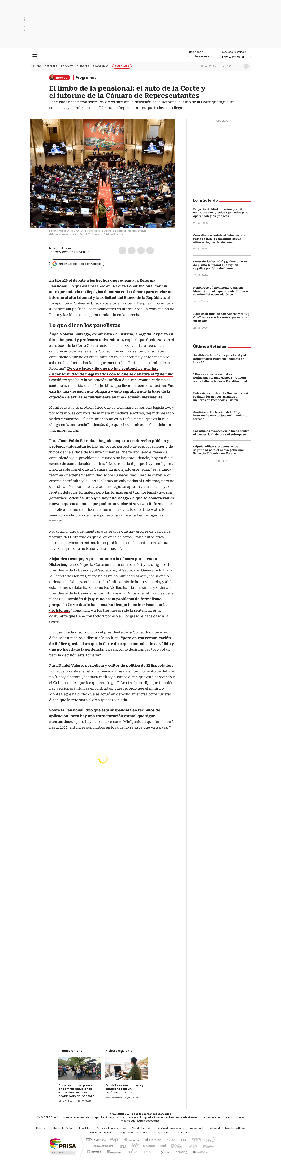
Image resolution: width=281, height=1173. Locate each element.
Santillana (130, 1139)
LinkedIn (141, 250)
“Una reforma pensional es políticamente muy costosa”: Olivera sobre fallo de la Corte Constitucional (220, 378)
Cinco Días (148, 1145)
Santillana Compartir (151, 1139)
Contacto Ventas (63, 1128)
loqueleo (181, 1151)
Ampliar (168, 127)
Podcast (67, 66)
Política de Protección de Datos (227, 1128)
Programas (101, 66)
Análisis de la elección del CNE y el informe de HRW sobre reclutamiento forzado (220, 415)
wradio (133, 1145)
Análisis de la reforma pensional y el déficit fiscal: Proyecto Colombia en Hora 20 (219, 359)
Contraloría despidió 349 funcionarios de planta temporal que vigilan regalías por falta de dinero (220, 265)
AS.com (183, 1139)
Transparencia (161, 1132)
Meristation (199, 1151)
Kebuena (208, 1145)
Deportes (51, 66)
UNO (121, 1145)
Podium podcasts (131, 1151)
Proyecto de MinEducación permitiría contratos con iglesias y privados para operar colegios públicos (221, 213)
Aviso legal (196, 1128)
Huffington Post (101, 1145)
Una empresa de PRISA (63, 1143)
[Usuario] (246, 66)
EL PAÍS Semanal (176, 1145)
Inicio (37, 66)
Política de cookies (101, 1132)
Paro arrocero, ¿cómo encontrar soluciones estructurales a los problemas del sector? (76, 1090)
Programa (201, 56)
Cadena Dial (162, 1145)
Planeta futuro (192, 1145)
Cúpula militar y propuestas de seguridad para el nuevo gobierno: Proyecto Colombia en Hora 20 (218, 450)
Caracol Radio (140, 55)
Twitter (132, 250)
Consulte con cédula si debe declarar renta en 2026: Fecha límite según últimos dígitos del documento (220, 239)
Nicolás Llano (60, 248)
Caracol (209, 1139)
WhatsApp (150, 250)
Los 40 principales (112, 1139)
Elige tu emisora (232, 56)
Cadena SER (169, 1139)
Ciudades (83, 66)
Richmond (94, 1151)
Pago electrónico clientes (111, 1128)
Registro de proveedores (170, 1128)
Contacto (41, 1128)
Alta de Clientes (141, 1128)
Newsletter (238, 66)
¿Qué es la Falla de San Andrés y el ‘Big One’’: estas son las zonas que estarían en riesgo (221, 317)
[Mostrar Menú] (35, 54)
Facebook (122, 250)
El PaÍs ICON (147, 1151)
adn (195, 1139)
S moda (164, 1151)
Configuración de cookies (132, 1132)
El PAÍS (95, 1139)
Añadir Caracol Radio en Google (79, 264)
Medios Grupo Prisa (62, 1152)
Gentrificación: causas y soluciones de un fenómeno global (124, 1089)
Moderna (113, 1151)
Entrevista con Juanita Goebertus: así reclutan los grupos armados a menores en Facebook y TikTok (220, 397)
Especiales (122, 66)
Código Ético (183, 1132)
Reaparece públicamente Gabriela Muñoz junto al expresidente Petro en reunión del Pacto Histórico (220, 291)
